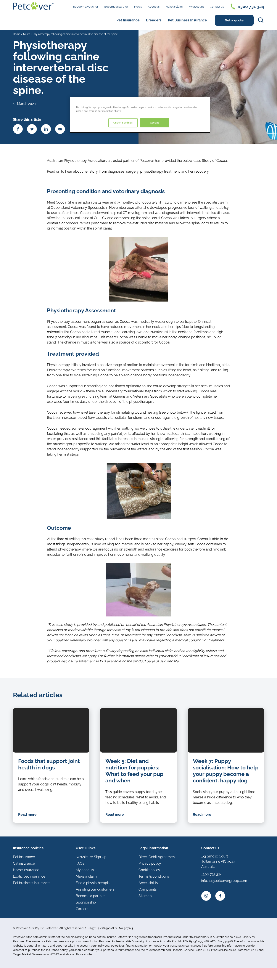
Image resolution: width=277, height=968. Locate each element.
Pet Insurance (128, 20)
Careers (82, 909)
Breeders (153, 20)
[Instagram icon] (206, 896)
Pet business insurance (31, 883)
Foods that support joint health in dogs (49, 764)
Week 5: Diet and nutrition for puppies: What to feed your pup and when (134, 771)
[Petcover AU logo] (33, 6)
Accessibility (148, 883)
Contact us (217, 6)
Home (16, 34)
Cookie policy (149, 870)
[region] (140, 115)
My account (196, 6)
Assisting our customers (95, 889)
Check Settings (123, 122)
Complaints (147, 889)
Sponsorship (86, 902)
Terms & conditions (153, 876)
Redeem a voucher (85, 6)
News (138, 6)
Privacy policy (149, 863)
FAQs (80, 863)
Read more (27, 814)
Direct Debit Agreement (157, 857)
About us (153, 6)
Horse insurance (26, 870)
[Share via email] (60, 129)
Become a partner (116, 6)
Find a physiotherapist (93, 883)
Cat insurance (24, 863)
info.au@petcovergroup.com (224, 881)
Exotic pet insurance (29, 876)
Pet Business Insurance (187, 20)
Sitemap (145, 896)
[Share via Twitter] (32, 129)
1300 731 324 (251, 6)
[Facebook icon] (220, 896)
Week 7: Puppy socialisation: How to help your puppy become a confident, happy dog (226, 771)
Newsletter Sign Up (91, 857)
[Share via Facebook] (18, 129)
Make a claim (174, 6)
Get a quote (234, 20)
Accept (154, 122)
